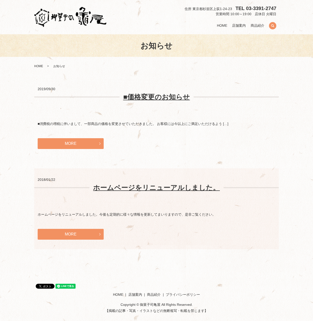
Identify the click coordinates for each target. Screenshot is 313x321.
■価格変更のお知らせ (156, 97)
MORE (71, 143)
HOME (222, 26)
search (272, 25)
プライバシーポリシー (183, 294)
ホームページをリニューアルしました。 (156, 187)
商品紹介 (257, 26)
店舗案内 (239, 26)
